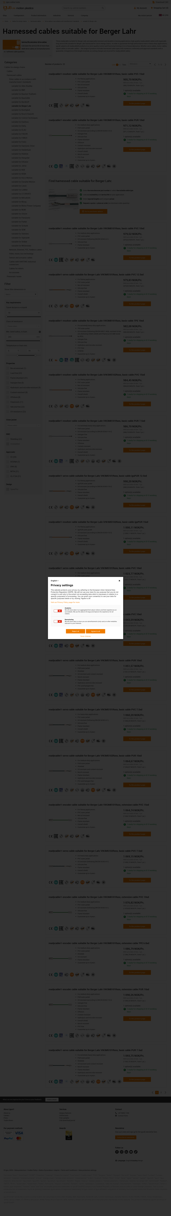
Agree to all (95, 631)
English (54, 581)
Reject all (75, 631)
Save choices (85, 636)
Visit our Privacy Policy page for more (65, 602)
